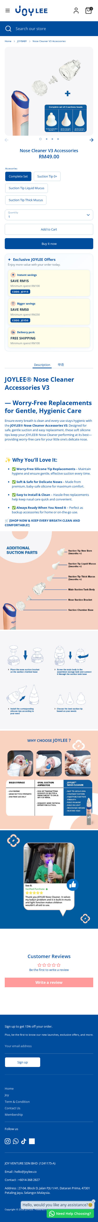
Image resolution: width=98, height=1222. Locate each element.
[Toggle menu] (7, 10)
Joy (7, 1095)
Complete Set (18, 176)
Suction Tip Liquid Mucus (26, 188)
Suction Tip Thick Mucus (26, 200)
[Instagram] (7, 1141)
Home (8, 41)
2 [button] (46, 139)
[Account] (76, 8)
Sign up (22, 1062)
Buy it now (49, 243)
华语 (61, 364)
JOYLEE (29, 1209)
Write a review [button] (49, 982)
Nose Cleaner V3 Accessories (49, 41)
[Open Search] (8, 29)
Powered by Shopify (46, 1209)
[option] (49, 91)
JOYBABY (22, 41)
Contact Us (12, 1108)
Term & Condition (17, 1101)
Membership (14, 1114)
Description (42, 365)
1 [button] (40, 139)
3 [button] (52, 139)
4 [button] (58, 139)
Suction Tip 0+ (47, 176)
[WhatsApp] (16, 1141)
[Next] (91, 140)
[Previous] (6, 140)
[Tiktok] (24, 1141)
